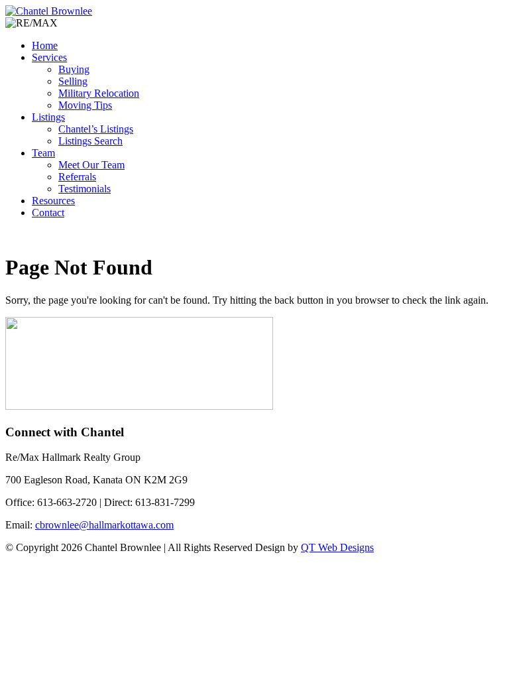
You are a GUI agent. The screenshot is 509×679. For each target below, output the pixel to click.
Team (43, 152)
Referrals (77, 176)
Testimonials (84, 188)
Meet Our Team (91, 164)
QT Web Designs (337, 547)
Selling (72, 81)
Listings (48, 117)
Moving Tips (85, 105)
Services (49, 57)
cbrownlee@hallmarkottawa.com (104, 524)
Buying (73, 69)
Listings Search (90, 141)
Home (45, 45)
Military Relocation (98, 93)
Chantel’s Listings (95, 129)
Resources (53, 200)
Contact (48, 212)
